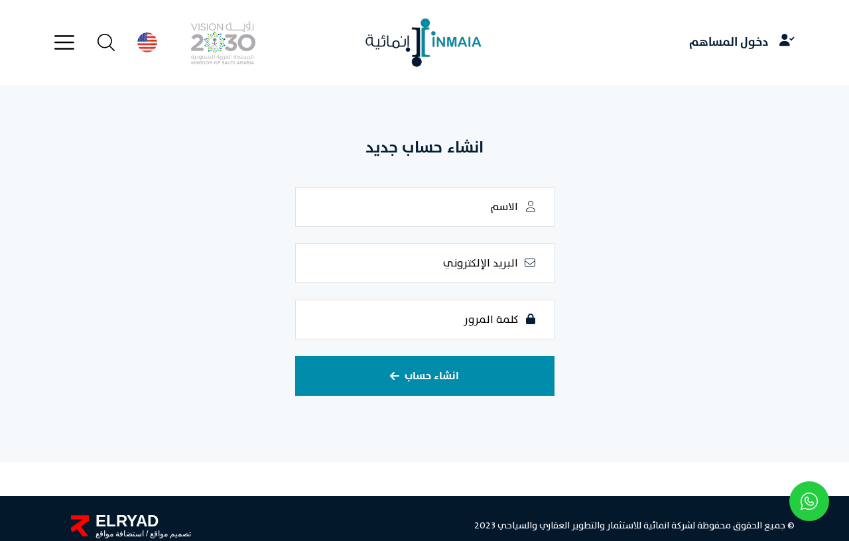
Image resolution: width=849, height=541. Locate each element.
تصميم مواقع (169, 533)
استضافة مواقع (120, 533)
